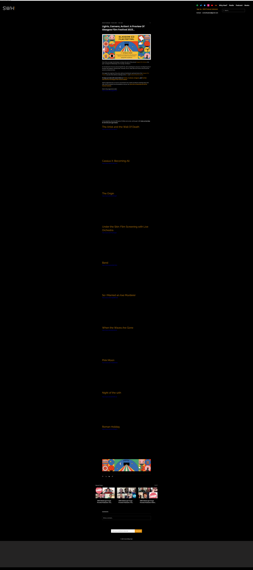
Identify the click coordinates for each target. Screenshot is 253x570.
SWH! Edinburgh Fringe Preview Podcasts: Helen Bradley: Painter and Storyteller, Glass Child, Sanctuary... (147, 501)
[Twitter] (201, 5)
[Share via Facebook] (102, 476)
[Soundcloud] (216, 5)
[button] (239, 5)
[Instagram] (208, 5)
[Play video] (126, 103)
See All (156, 485)
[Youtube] (212, 5)
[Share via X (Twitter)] (106, 476)
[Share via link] (112, 476)
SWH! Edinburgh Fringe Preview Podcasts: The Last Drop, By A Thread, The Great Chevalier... (126, 501)
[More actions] (150, 23)
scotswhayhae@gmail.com (210, 13)
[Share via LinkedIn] (109, 476)
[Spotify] (197, 5)
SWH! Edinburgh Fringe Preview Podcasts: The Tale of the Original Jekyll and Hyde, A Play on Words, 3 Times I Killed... (105, 501)
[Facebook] (205, 5)
